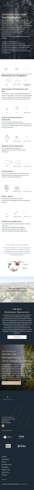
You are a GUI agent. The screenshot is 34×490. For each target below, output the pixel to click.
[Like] (3, 425)
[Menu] (30, 4)
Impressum (4, 479)
